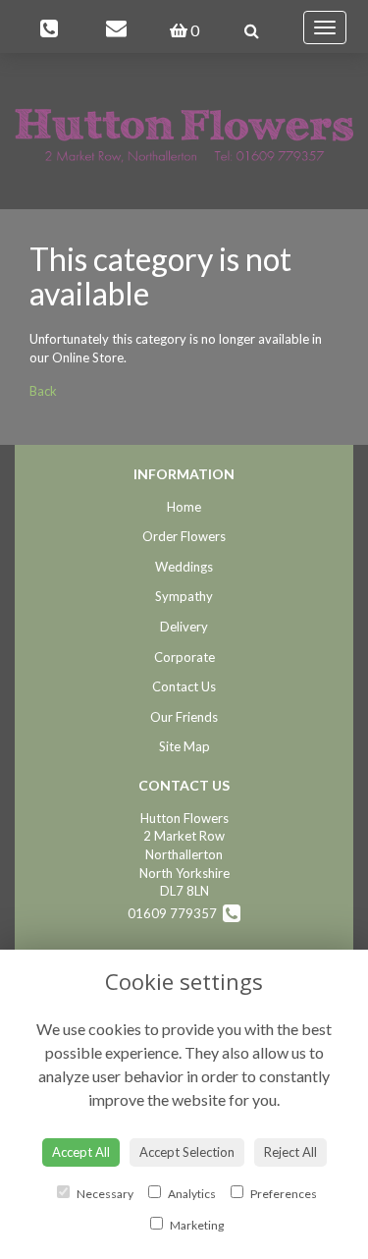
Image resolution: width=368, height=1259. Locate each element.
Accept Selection (187, 1152)
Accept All (81, 1152)
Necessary (104, 1193)
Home (184, 507)
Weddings (184, 567)
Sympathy (184, 596)
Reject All (290, 1152)
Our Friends (184, 717)
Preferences (282, 1193)
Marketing (196, 1225)
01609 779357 (175, 913)
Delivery (184, 626)
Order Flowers (184, 536)
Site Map (184, 746)
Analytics (191, 1193)
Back (43, 391)
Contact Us (184, 686)
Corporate (184, 657)
